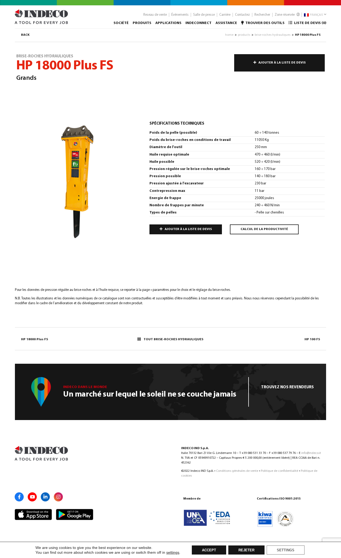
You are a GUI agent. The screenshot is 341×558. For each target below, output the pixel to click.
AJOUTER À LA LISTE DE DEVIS (282, 62)
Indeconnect (198, 23)
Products (244, 35)
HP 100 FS (312, 339)
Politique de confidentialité (279, 471)
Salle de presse (204, 15)
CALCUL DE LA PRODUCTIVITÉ (264, 229)
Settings (285, 550)
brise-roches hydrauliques (272, 35)
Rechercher (262, 15)
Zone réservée (285, 15)
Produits (142, 23)
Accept (209, 550)
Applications (168, 23)
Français (316, 15)
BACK (25, 35)
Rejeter (246, 550)
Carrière (224, 15)
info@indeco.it (311, 453)
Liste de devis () (309, 23)
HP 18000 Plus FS (34, 339)
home (229, 35)
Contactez (242, 15)
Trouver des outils (265, 23)
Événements (180, 15)
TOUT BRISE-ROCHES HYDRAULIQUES (173, 339)
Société (121, 23)
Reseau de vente (155, 15)
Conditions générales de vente (237, 471)
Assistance (226, 23)
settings (172, 552)
